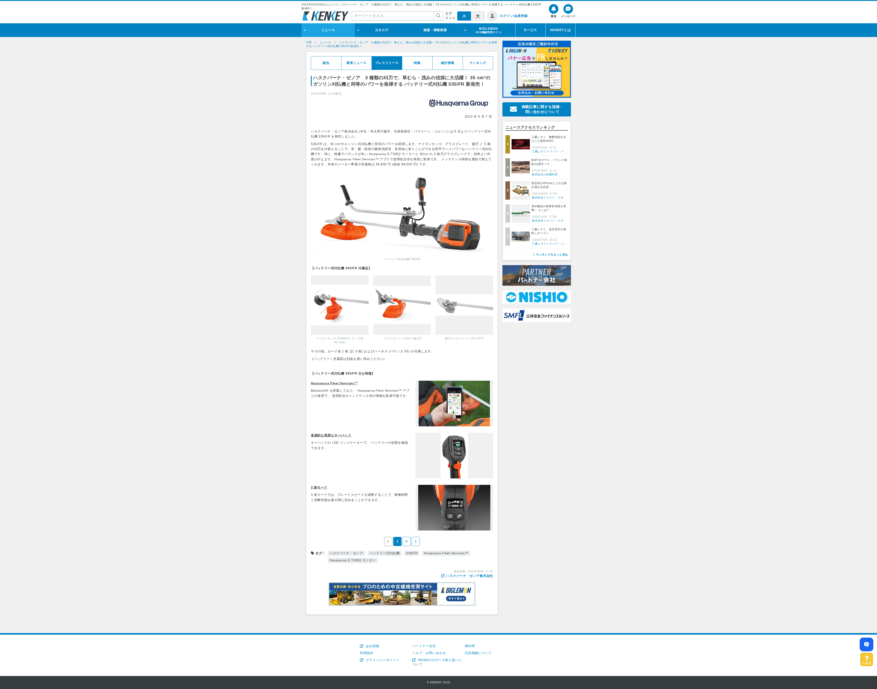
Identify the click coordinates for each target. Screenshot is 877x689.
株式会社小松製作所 (545, 174)
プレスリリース (387, 63)
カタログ (381, 30)
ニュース (328, 30)
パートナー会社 (424, 646)
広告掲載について (478, 653)
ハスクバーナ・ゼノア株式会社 (469, 576)
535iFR (411, 553)
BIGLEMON (488, 30)
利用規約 (366, 653)
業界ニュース (356, 63)
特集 (417, 63)
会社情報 (372, 646)
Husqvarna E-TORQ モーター (353, 560)
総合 (326, 63)
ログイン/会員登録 (514, 16)
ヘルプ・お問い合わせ (429, 653)
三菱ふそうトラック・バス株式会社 (555, 151)
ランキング (478, 63)
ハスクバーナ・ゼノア (346, 553)
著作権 (470, 646)
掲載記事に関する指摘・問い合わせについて (543, 109)
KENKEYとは (560, 30)
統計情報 (447, 63)
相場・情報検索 (435, 30)
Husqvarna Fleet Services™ (446, 553)
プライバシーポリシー (382, 660)
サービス (530, 30)
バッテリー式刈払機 (385, 553)
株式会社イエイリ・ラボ (548, 197)
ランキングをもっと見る (552, 254)
